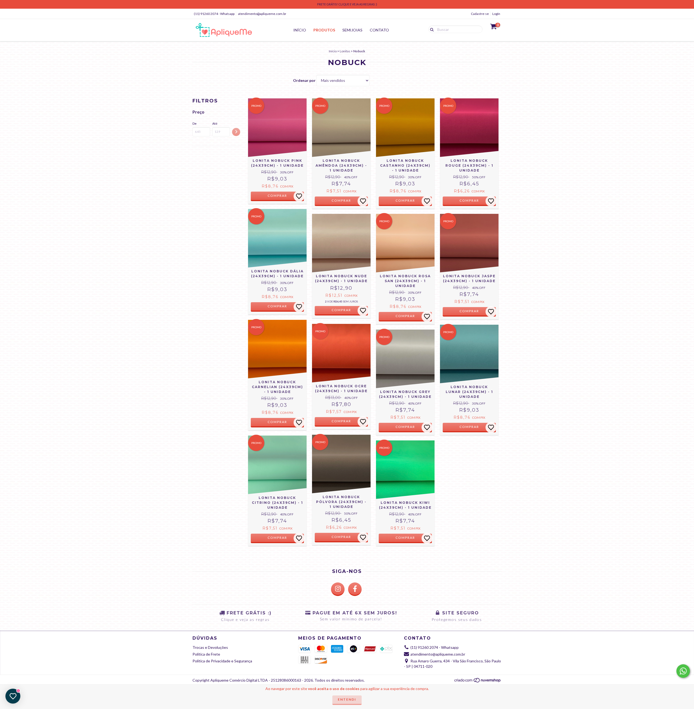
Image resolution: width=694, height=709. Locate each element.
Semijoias (352, 30)
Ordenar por (304, 80)
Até (214, 123)
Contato (379, 30)
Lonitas (345, 51)
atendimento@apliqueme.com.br (262, 14)
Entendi (347, 699)
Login (496, 14)
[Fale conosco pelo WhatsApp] (683, 671)
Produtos (324, 30)
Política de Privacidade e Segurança (222, 661)
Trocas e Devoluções (210, 647)
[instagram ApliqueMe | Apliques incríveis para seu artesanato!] (338, 589)
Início (299, 30)
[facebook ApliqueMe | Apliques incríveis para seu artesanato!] (355, 589)
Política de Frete (206, 654)
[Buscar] (430, 29)
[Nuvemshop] (478, 681)
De (194, 123)
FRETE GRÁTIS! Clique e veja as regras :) (347, 4)
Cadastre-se (480, 14)
